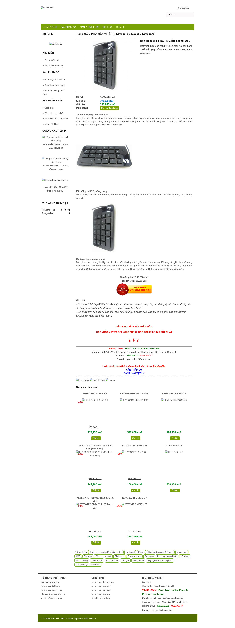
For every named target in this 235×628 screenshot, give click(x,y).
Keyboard (130, 552)
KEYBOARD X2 (174, 445)
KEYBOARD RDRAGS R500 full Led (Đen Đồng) (95, 447)
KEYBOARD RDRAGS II (95, 393)
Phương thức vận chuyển (53, 594)
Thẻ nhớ (88, 556)
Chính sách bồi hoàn (100, 590)
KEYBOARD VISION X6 (174, 393)
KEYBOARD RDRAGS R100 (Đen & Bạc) (95, 499)
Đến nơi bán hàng (109, 108)
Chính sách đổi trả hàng (102, 582)
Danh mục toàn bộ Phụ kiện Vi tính (106, 552)
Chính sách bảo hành (101, 586)
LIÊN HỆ (120, 27)
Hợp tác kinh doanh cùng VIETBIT (158, 586)
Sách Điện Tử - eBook (54, 79)
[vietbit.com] (117, 6)
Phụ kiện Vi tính (51, 60)
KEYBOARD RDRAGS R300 (134, 393)
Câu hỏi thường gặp (50, 582)
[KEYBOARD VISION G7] (134, 516)
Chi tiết (96, 438)
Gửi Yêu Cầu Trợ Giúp (51, 598)
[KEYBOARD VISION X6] (174, 411)
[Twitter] (110, 380)
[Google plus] (97, 380)
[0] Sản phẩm (183, 8)
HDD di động (82, 560)
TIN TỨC (107, 27)
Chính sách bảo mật (100, 594)
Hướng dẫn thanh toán (51, 590)
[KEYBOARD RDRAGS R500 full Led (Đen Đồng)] (95, 463)
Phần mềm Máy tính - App (54, 92)
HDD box (184, 556)
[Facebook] (82, 380)
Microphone (138, 560)
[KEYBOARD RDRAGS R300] (134, 411)
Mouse (141, 552)
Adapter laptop (134, 556)
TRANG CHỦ (50, 27)
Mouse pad (182, 552)
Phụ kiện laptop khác (167, 556)
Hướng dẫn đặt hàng (50, 586)
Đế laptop (149, 556)
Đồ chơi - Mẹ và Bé (53, 113)
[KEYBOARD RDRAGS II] (95, 411)
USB (78, 556)
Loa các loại (97, 560)
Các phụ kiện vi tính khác (88, 564)
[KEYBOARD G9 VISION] (134, 463)
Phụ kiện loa (112, 560)
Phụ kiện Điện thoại (53, 65)
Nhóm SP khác (51, 124)
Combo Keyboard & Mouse (160, 552)
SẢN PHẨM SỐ (68, 27)
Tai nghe (125, 560)
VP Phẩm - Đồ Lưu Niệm (55, 118)
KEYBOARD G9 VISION (134, 445)
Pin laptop (119, 556)
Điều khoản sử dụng (100, 598)
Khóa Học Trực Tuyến (54, 85)
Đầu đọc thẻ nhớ (103, 556)
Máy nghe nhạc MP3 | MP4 (160, 560)
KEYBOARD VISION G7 (134, 498)
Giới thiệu (146, 582)
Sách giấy (48, 108)
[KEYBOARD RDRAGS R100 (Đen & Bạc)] (95, 516)
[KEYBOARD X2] (174, 463)
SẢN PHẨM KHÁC (89, 27)
